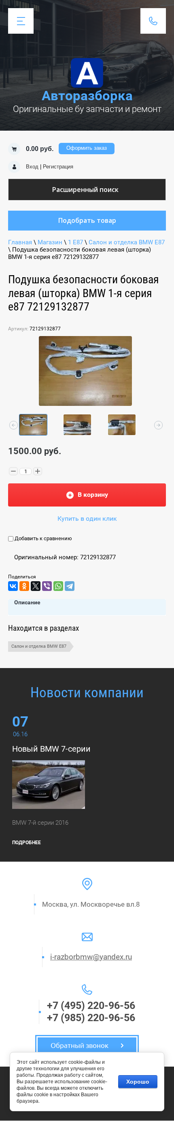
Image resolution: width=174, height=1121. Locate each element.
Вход (32, 167)
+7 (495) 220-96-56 (91, 1005)
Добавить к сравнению (42, 538)
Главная (20, 242)
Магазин (50, 242)
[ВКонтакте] (13, 586)
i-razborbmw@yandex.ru (91, 956)
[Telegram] (69, 586)
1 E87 (75, 242)
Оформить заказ (86, 148)
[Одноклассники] (24, 586)
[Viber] (47, 586)
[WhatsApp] (58, 586)
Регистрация (58, 167)
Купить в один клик (87, 518)
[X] (35, 586)
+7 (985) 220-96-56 (91, 1018)
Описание (27, 602)
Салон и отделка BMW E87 (127, 242)
